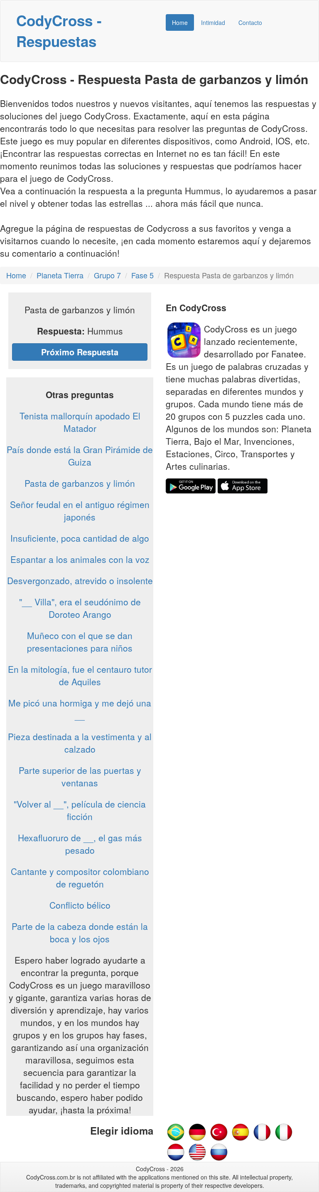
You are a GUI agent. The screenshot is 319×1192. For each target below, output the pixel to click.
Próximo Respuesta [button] (79, 352)
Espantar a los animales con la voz (80, 559)
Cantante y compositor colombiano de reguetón (80, 877)
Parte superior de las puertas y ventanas (80, 776)
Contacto (250, 22)
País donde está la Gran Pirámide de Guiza (80, 455)
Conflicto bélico (79, 905)
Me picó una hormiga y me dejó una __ (79, 708)
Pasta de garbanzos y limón (80, 483)
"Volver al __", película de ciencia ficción (80, 810)
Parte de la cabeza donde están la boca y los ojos (80, 932)
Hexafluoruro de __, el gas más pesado (80, 843)
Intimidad (213, 22)
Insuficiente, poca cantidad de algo (79, 538)
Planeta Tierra (60, 275)
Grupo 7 (107, 275)
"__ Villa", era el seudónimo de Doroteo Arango (80, 607)
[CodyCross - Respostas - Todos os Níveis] (176, 1131)
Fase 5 (142, 275)
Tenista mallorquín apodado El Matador (80, 421)
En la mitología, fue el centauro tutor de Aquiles (80, 675)
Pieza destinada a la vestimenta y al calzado (80, 742)
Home (180, 22)
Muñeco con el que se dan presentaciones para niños (80, 641)
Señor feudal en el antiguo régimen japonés (80, 510)
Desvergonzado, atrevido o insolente (80, 580)
